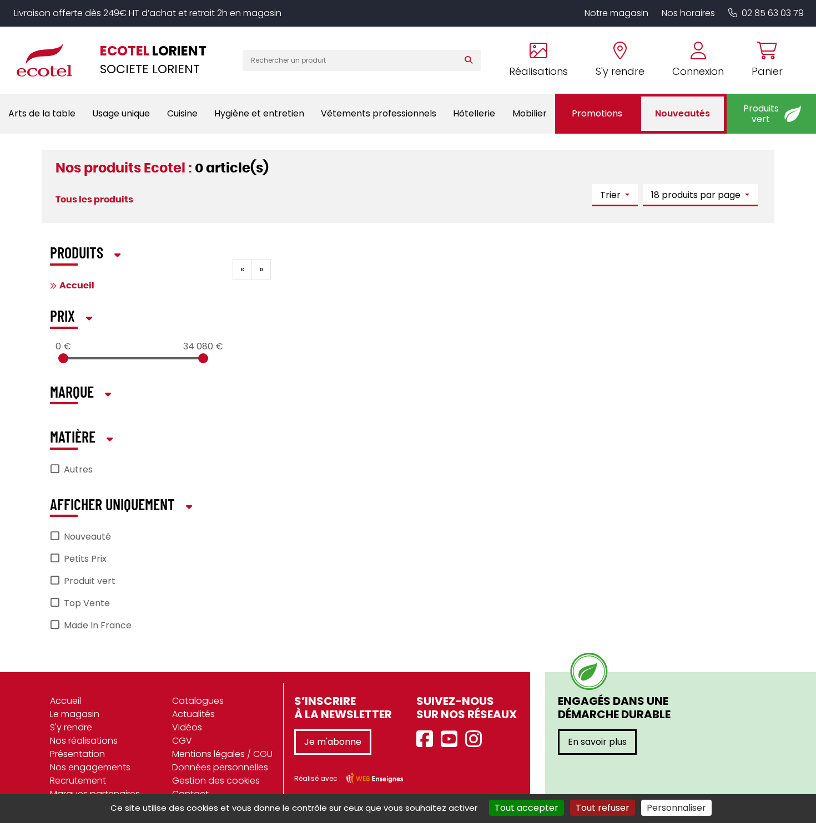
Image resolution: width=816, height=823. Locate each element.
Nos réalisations (84, 740)
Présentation (77, 754)
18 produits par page (697, 195)
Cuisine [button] (182, 113)
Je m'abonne (332, 741)
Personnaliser (676, 807)
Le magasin (74, 714)
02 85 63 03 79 (773, 13)
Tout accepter (526, 807)
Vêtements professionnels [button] (378, 113)
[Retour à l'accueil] (50, 60)
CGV (182, 740)
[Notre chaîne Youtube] (452, 739)
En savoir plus (597, 741)
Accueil (76, 285)
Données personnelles (220, 767)
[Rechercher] (471, 60)
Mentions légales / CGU (222, 754)
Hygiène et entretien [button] (259, 113)
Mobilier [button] (529, 113)
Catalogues (198, 700)
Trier (611, 195)
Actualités (193, 714)
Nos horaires (688, 13)
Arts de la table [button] (41, 113)
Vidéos (187, 727)
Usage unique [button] (121, 113)
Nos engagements (90, 767)
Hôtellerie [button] (474, 113)
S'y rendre (71, 727)
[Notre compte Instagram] (476, 739)
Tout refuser (602, 807)
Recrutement (78, 780)
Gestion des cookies (216, 780)
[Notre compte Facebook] (427, 739)
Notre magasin (616, 13)
